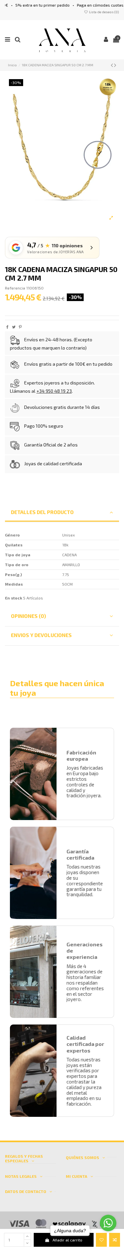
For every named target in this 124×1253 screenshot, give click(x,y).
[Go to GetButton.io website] (108, 1246)
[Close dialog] (121, 603)
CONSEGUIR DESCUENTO (93, 651)
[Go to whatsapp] (108, 1219)
